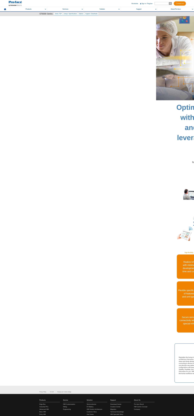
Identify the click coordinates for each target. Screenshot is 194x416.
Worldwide (134, 3)
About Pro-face (176, 9)
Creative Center (115, 407)
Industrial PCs (43, 407)
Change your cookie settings (64, 391)
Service (65, 400)
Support (138, 9)
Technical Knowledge (117, 412)
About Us (137, 400)
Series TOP (58, 13)
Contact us (180, 3)
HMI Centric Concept (140, 407)
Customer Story (92, 412)
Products (29, 9)
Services (65, 9)
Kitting (65, 407)
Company (137, 409)
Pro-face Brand (139, 404)
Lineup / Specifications (70, 13)
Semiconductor (91, 404)
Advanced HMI (44, 409)
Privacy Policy (42, 391)
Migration (113, 409)
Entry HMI (42, 414)
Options (81, 13)
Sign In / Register (147, 3)
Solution (102, 9)
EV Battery (90, 407)
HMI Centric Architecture (94, 409)
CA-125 (52, 391)
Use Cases (90, 414)
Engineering (67, 409)
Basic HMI (42, 412)
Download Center (115, 404)
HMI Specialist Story (116, 414)
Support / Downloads (91, 13)
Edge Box (42, 404)
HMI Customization (69, 404)
